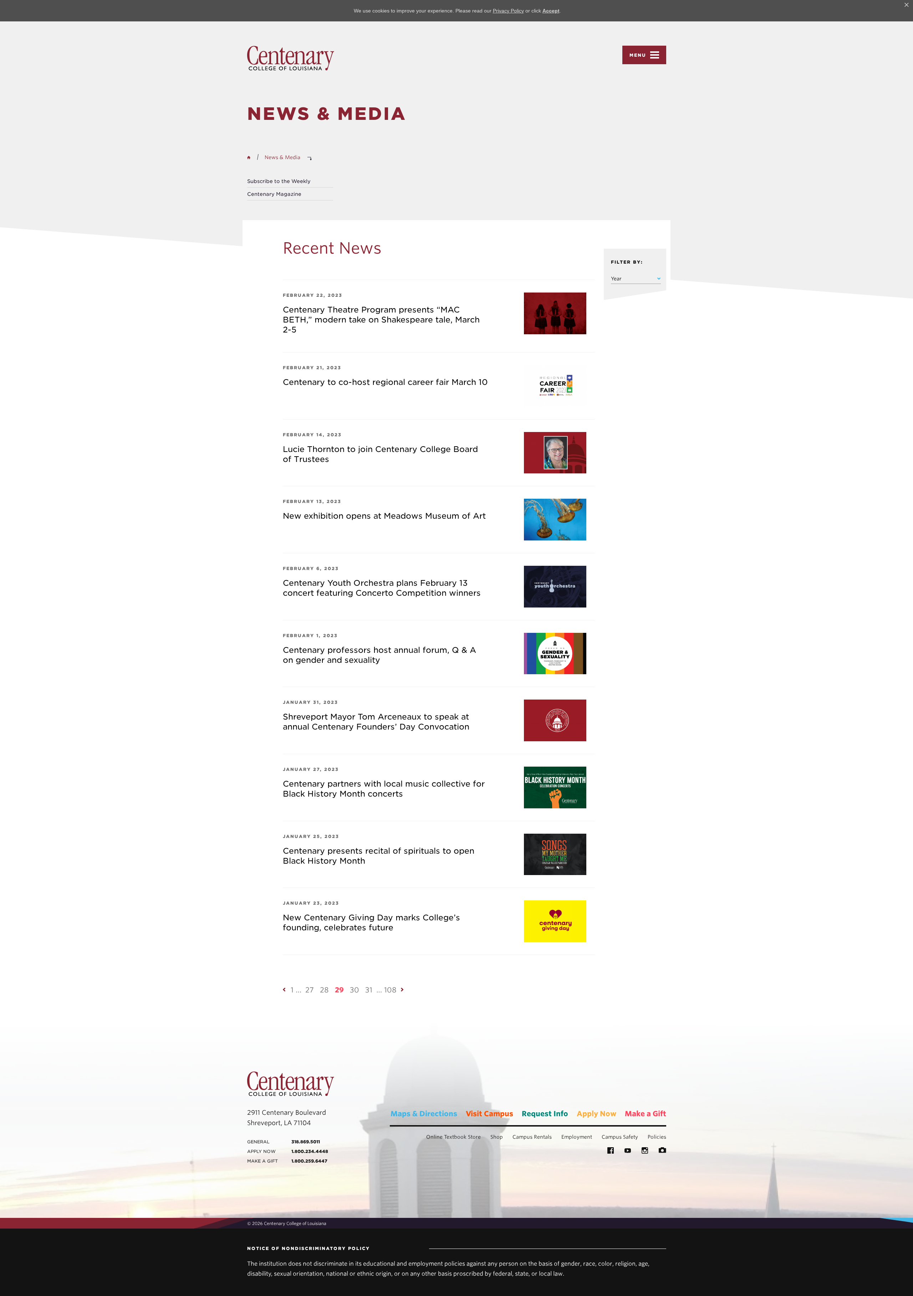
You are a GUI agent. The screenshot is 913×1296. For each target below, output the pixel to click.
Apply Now (596, 1113)
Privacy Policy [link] (508, 11)
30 (354, 990)
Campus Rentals (532, 1137)
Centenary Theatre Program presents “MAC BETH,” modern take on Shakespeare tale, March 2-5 (381, 319)
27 (309, 990)
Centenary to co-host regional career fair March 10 (385, 382)
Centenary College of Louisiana (290, 58)
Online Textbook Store (453, 1137)
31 (368, 990)
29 (339, 990)
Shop (496, 1137)
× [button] (906, 5)
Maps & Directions (424, 1113)
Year (616, 278)
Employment (576, 1137)
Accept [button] (551, 11)
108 (390, 990)
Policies (657, 1137)
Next (402, 990)
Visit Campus (489, 1113)
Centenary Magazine (274, 194)
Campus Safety (620, 1137)
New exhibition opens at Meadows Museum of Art (384, 515)
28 (324, 990)
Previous (284, 990)
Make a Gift (645, 1113)
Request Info (545, 1113)
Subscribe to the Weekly (279, 181)
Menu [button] (637, 55)
